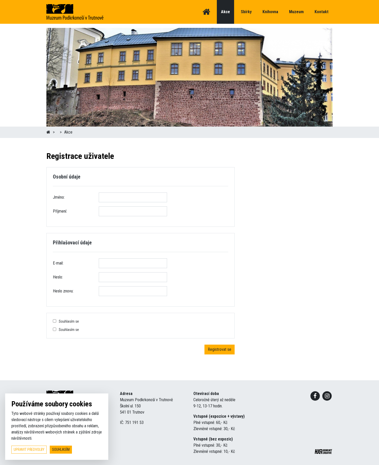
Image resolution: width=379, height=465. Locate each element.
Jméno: (59, 197)
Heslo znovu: (63, 291)
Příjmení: (60, 211)
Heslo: (58, 277)
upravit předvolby (29, 449)
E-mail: (58, 263)
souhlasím (61, 449)
